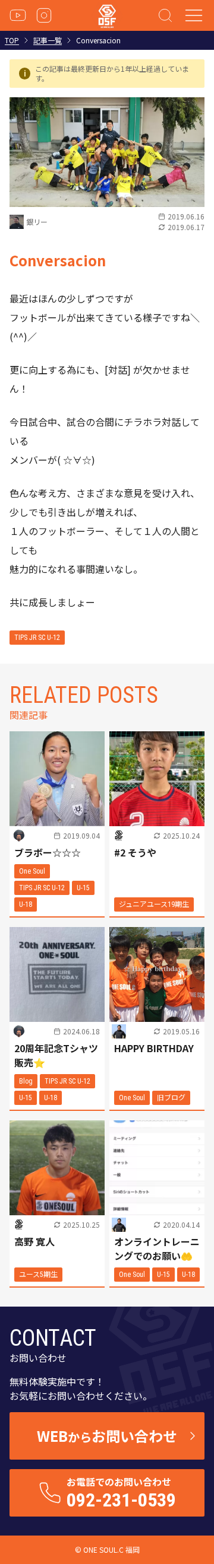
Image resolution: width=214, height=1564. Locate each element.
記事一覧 (47, 40)
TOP (12, 40)
